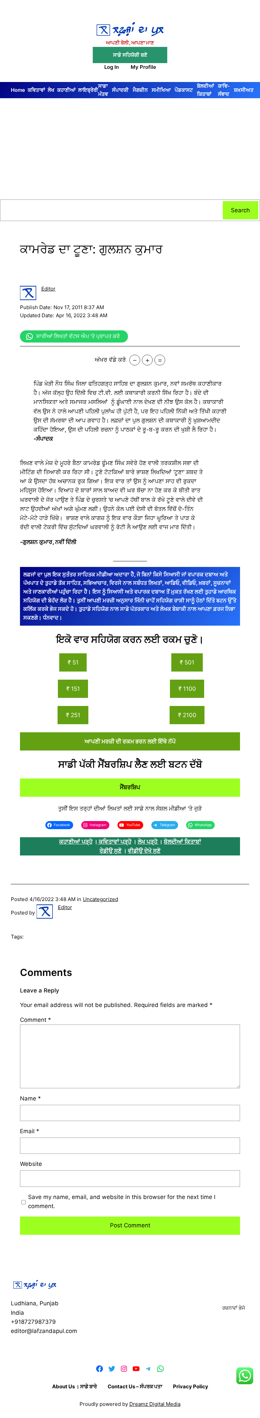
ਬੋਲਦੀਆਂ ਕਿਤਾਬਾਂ (182, 841)
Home (18, 90)
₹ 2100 (187, 715)
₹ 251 (73, 715)
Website (31, 1164)
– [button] (134, 360)
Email (29, 1131)
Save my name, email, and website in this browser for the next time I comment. (121, 1201)
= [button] (160, 360)
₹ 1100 (187, 688)
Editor (48, 288)
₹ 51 (73, 662)
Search (240, 210)
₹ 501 (187, 662)
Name (30, 1098)
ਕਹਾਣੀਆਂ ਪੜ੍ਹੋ (75, 841)
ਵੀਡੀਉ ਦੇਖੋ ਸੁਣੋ (144, 850)
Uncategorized (100, 899)
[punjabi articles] (98, 841)
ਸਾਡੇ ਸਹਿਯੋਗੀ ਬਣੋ (130, 55)
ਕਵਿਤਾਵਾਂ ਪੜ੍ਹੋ (115, 841)
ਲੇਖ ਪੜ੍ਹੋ (148, 841)
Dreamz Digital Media (154, 1404)
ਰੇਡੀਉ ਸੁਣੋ (111, 850)
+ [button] (147, 360)
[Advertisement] (130, 149)
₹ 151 (73, 688)
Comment (35, 1019)
